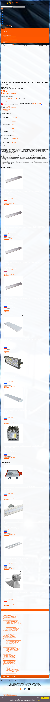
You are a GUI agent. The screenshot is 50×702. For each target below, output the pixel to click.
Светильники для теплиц (8, 658)
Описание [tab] (5, 110)
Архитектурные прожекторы (9, 616)
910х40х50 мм (15, 138)
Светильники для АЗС (8, 654)
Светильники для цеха (13, 653)
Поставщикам (9, 38)
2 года (13, 145)
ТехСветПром (15, 2)
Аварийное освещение (16, 45)
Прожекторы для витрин (8, 645)
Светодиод (14, 117)
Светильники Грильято (11, 643)
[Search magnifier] (2, 9)
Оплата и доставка (7, 35)
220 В (13, 128)
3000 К (13, 135)
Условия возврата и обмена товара (10, 692)
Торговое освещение (7, 664)
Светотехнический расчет (9, 33)
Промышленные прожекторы (12, 649)
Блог (4, 42)
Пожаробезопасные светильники (10, 644)
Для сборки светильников (11, 633)
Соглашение (38, 700)
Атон (9, 106)
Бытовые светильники (8, 618)
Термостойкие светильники (9, 663)
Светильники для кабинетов (9, 655)
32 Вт (13, 131)
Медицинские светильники (9, 636)
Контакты (5, 41)
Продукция (5, 32)
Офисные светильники (8, 638)
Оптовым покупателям (11, 37)
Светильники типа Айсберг (9, 660)
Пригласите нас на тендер (11, 39)
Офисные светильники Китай (12, 641)
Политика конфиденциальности (10, 695)
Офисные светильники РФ (12, 642)
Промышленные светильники (9, 647)
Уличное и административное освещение (12, 665)
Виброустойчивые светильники (13, 648)
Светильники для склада (8, 656)
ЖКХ (7, 667)
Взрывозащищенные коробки (12, 622)
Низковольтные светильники (12, 628)
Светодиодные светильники (12, 629)
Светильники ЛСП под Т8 (12, 671)
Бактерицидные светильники (9, 617)
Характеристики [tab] (6, 109)
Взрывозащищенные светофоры (13, 624)
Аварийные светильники (11, 621)
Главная (5, 31)
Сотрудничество (6, 36)
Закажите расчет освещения (9, 93)
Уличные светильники (11, 673)
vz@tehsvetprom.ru (7, 25)
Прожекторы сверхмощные (12, 669)
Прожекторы (8, 668)
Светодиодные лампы (10, 634)
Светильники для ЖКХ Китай (12, 670)
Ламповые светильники (11, 625)
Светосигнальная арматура (9, 661)
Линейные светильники (11, 627)
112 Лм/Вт (14, 142)
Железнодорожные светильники (10, 630)
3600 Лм (13, 121)
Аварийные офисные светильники (13, 640)
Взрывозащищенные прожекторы (13, 623)
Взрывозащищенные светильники (10, 620)
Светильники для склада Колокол (10, 657)
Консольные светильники (14, 651)
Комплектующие (7, 631)
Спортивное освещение (8, 662)
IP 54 (13, 124)
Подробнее (6, 204)
